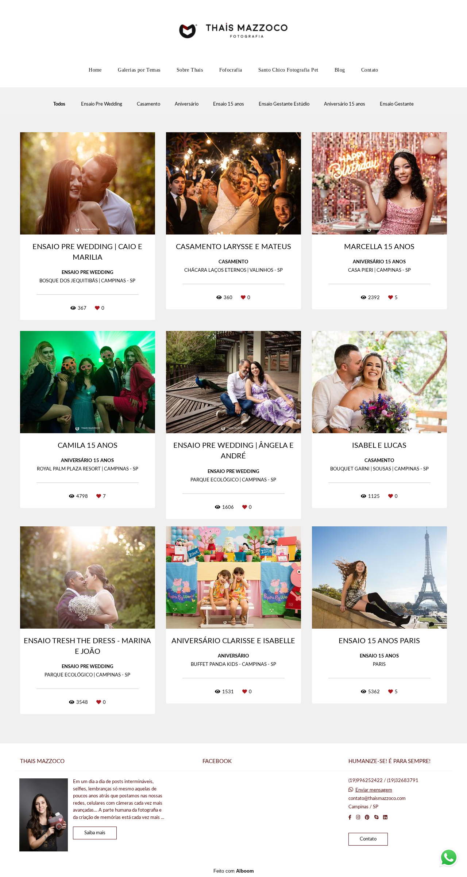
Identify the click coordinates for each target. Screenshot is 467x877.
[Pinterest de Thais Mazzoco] (367, 817)
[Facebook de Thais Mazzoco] (349, 817)
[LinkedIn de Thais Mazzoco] (385, 817)
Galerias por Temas (139, 70)
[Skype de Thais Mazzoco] (376, 817)
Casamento (148, 104)
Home (95, 70)
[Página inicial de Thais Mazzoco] (233, 31)
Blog (340, 70)
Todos (59, 104)
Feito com (233, 871)
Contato (369, 70)
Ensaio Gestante (397, 104)
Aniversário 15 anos (344, 104)
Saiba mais (94, 833)
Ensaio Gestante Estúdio (284, 104)
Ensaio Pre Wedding (101, 104)
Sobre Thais (190, 70)
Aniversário (186, 104)
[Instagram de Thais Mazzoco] (358, 817)
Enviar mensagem (373, 790)
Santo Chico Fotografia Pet (288, 70)
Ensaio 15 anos (228, 104)
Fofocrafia (230, 70)
